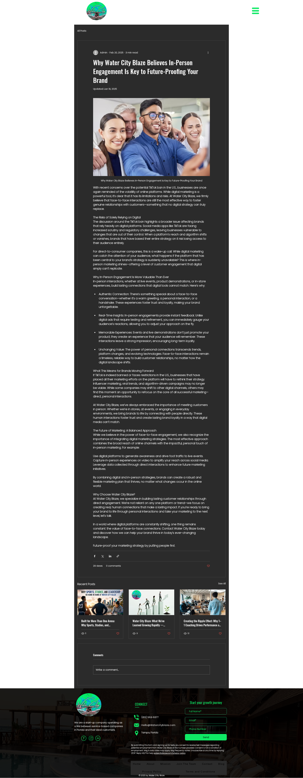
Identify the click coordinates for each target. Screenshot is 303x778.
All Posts (81, 30)
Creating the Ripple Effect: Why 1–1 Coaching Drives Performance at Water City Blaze (202, 623)
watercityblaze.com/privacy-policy (169, 753)
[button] (255, 11)
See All (222, 583)
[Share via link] (117, 556)
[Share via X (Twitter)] (102, 556)
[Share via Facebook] (94, 556)
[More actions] (208, 52)
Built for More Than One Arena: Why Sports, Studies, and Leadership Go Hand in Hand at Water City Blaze (98, 623)
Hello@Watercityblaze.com (158, 725)
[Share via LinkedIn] (110, 556)
